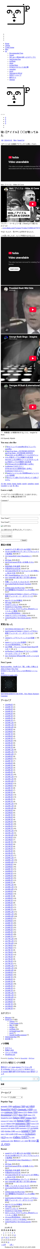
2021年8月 (9, 840)
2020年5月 (9, 873)
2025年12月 (9, 723)
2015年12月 (9, 993)
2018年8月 (9, 921)
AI (2, 484)
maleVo (13, 1126)
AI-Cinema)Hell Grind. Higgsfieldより (18, 556)
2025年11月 (9, 725)
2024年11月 (9, 752)
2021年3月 (9, 851)
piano (28, 1071)
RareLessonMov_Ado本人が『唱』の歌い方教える (19, 667)
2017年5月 (9, 954)
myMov (12, 1027)
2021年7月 (9, 842)
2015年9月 (9, 999)
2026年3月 (9, 716)
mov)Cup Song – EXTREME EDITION (19, 453)
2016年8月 (9, 975)
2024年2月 (9, 772)
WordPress (11, 1058)
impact (10, 1123)
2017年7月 (9, 950)
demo (32, 1112)
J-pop (35, 1123)
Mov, (15, 140)
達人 (17, 486)
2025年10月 (9, 727)
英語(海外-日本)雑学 (12, 566)
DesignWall (24, 1058)
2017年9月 (9, 945)
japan (13, 1067)
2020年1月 (9, 882)
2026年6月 (9, 709)
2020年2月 (9, 880)
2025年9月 (9, 729)
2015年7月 (9, 1004)
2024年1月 (9, 774)
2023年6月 (9, 790)
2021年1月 (9, 855)
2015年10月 (9, 997)
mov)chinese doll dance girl (14, 629)
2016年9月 (9, 972)
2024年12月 (9, 750)
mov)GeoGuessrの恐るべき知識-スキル (19, 562)
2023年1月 (9, 801)
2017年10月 (9, 943)
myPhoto (12, 61)
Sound (11, 55)
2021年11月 (9, 833)
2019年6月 (9, 898)
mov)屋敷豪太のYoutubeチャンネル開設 (20, 590)
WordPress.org (10, 1054)
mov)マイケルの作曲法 (13, 600)
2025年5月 (9, 738)
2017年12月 (9, 939)
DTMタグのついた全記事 (19, 67)
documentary (9, 1115)
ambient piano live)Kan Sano (15, 588)
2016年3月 (9, 986)
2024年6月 (9, 763)
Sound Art (20, 140)
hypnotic (34, 1121)
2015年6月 (9, 1006)
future (19, 1117)
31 (8, 1242)
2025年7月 (9, 734)
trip (9, 1137)
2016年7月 (9, 977)
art (30, 1106)
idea (3, 1123)
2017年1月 (9, 963)
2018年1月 (9, 936)
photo (11, 63)
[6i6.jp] (18, 30)
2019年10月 (9, 889)
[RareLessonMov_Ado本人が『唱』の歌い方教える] (4, 114)
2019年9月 (9, 891)
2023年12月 (9, 777)
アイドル (24, 1067)
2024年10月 (9, 754)
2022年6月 (9, 817)
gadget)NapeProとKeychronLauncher (18, 618)
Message (8, 1017)
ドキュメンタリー (17, 1069)
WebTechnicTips (15, 59)
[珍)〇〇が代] (2, 114)
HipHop (23, 1071)
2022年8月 (9, 813)
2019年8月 (9, 894)
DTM (18, 1071)
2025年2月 (9, 745)
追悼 (14, 1071)
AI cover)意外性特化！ (13, 613)
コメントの (11, 1052)
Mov (6, 49)
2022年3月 (9, 824)
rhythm (10, 1131)
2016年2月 (9, 988)
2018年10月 (9, 916)
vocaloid (4, 486)
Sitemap (12, 79)
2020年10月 (9, 862)
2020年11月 (9, 860)
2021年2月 (9, 853)
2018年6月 (9, 925)
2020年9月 (9, 864)
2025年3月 (9, 743)
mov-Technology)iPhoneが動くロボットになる (22, 656)
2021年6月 (9, 844)
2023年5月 (9, 792)
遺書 (10, 1071)
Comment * (5, 500)
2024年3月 (9, 770)
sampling (31, 484)
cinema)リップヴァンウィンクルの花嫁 (19, 638)
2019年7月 (9, 896)
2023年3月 (9, 797)
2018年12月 (9, 912)
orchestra (34, 1126)
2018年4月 (9, 930)
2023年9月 (9, 783)
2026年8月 (9, 705)
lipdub (19, 484)
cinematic (25, 1109)
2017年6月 (9, 952)
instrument (23, 1123)
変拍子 (33, 1071)
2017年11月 (9, 941)
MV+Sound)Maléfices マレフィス (17, 575)
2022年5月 (9, 819)
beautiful (9, 1109)
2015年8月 (9, 1002)
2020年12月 (9, 858)
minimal (24, 1126)
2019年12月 (9, 885)
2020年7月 (9, 869)
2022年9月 (9, 810)
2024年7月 (9, 761)
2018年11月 (9, 914)
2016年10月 (9, 970)
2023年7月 (9, 788)
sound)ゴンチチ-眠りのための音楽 (18, 549)
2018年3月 (9, 932)
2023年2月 (9, 799)
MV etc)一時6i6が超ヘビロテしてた (22, 57)
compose (11, 1112)
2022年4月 (9, 822)
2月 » (12, 1245)
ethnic (31, 1115)
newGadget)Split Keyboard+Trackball (18, 584)
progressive (25, 1128)
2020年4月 (9, 876)
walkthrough (7, 1141)
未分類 (7, 1039)
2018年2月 (9, 934)
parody (24, 484)
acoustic (6, 1106)
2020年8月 (9, 867)
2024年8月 (9, 759)
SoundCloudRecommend (17, 1035)
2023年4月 (9, 795)
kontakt (5, 1071)
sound (37, 484)
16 (6, 1237)
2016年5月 (9, 981)
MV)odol (8, 602)
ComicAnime (9, 47)
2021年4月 (9, 849)
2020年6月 (9, 871)
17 (8, 1237)
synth (13, 1134)
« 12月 (3, 1245)
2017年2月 (9, 961)
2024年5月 (9, 765)
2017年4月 (9, 957)
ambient (19, 1106)
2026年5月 (9, 711)
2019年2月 (9, 907)
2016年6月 (9, 979)
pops (15, 1128)
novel (11, 71)
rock (18, 1131)
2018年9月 (9, 918)
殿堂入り (12, 77)
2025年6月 (9, 736)
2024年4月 (9, 768)
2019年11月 (9, 887)
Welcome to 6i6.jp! (15, 73)
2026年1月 (9, 720)
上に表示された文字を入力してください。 (17, 530)
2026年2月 (9, 718)
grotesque (5, 1121)
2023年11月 (9, 779)
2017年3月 (9, 959)
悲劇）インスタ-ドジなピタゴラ (17, 582)
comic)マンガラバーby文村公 (16, 615)
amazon (18, 1067)
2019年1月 (9, 909)
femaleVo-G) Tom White (13, 607)
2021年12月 (9, 831)
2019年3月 (9, 905)
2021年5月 (9, 846)
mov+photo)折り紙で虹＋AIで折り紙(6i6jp (20, 577)
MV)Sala (8, 560)
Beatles (7, 1069)
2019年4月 (9, 903)
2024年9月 (9, 756)
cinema (7, 45)
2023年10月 (9, 781)
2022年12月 (9, 804)
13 (15, 1235)
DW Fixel (31, 1058)
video (21, 1137)
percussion (5, 1128)
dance (22, 1112)
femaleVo (7, 1118)
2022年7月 (9, 815)
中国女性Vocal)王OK (13, 568)
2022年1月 (9, 828)
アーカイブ (5, 1097)
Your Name (5, 518)
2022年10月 (9, 808)
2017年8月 (9, 948)
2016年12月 (9, 966)
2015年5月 (9, 1008)
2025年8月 (9, 732)
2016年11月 (9, 968)
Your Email (5, 522)
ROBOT (28, 1069)
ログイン (8, 1048)
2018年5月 (9, 927)
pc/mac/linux (13, 65)
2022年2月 (9, 826)
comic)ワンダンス (11, 604)
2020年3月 (9, 878)
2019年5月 (9, 900)
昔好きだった (6, 1067)
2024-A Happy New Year (9, 669)
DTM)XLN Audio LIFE (9, 675)
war (10, 486)
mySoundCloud (14, 1031)
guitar (13, 1121)
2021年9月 (9, 837)
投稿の (9, 1050)
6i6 (2, 140)
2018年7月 (9, 923)
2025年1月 (9, 747)
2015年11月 (9, 995)
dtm (5, 484)
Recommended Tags (16, 53)
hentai (14, 484)
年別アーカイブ (15, 75)
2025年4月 (9, 741)
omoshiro (12, 69)
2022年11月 (9, 806)
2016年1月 (9, 990)
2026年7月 (9, 707)
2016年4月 (9, 984)
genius (9, 484)
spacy (5, 1134)
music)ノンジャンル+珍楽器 (15, 642)
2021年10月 (9, 835)
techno (21, 1134)
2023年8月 (9, 786)
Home (7, 43)
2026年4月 (9, 714)
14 (2, 1237)
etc (6, 51)
